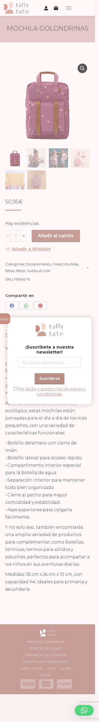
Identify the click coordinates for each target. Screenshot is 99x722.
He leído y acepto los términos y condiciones (52, 391)
